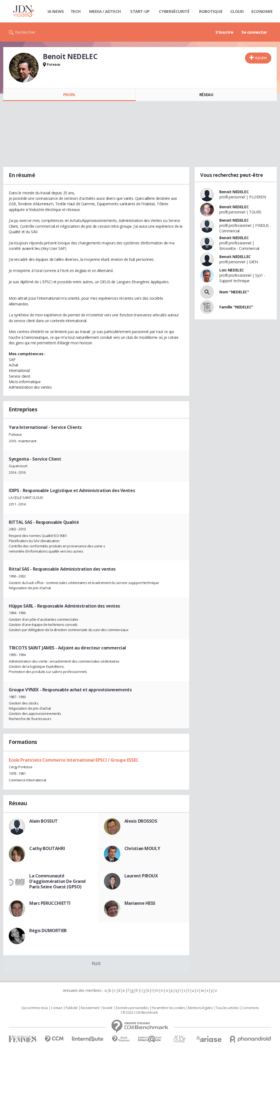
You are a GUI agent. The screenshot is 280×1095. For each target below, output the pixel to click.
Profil (69, 94)
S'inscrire (224, 32)
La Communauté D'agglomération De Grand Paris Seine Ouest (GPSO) (57, 881)
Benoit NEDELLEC (235, 256)
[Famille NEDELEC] (207, 307)
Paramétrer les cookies (168, 1008)
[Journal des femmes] (22, 1039)
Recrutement (90, 1008)
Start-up (140, 11)
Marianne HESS (140, 903)
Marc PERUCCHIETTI (50, 903)
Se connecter (254, 32)
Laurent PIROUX (141, 876)
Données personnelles (132, 1008)
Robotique (210, 11)
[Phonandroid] (250, 1039)
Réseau (206, 94)
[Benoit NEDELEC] (24, 68)
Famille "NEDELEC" (236, 307)
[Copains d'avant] (150, 1039)
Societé (107, 1008)
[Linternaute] (88, 1039)
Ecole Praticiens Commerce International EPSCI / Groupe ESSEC (74, 760)
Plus (96, 963)
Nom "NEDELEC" (234, 291)
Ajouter (261, 57)
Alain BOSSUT (43, 821)
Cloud (237, 11)
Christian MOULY (142, 848)
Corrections (249, 1008)
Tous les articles (226, 1008)
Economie (262, 11)
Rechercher (25, 32)
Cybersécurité (174, 11)
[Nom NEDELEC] (207, 292)
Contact (56, 1008)
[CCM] (54, 1039)
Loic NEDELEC (231, 270)
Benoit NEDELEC (234, 191)
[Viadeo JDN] (179, 1039)
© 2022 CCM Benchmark (140, 1013)
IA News (56, 11)
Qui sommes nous (34, 1008)
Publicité (71, 1008)
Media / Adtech (105, 11)
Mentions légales (200, 1008)
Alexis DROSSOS (140, 821)
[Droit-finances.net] (121, 1039)
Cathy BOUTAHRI (47, 848)
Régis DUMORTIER (48, 931)
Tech (76, 11)
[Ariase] (208, 1039)
